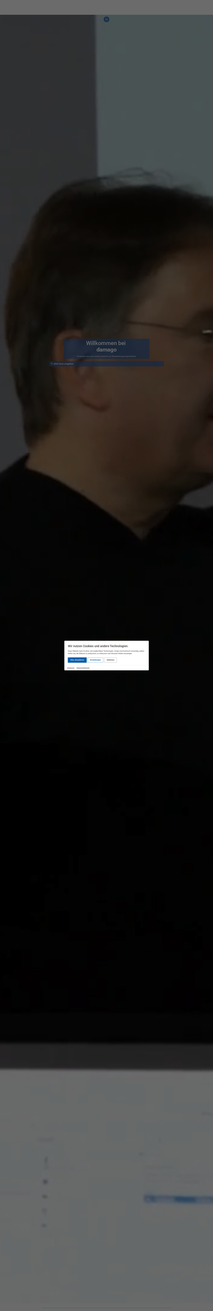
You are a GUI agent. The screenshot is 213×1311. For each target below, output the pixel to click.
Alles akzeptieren (77, 660)
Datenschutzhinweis (83, 668)
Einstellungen (95, 660)
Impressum (70, 668)
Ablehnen (110, 660)
